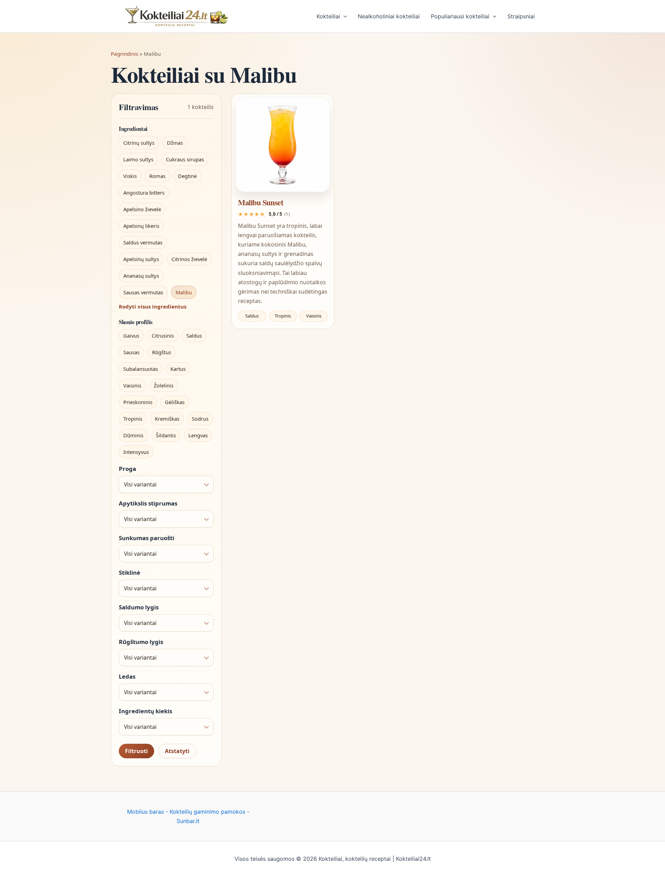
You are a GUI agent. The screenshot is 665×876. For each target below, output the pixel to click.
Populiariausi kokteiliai (460, 16)
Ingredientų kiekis (145, 711)
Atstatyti (177, 751)
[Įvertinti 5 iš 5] (263, 214)
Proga (127, 468)
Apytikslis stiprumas (148, 503)
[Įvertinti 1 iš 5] (240, 214)
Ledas (127, 676)
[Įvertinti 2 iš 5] (246, 214)
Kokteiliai (328, 16)
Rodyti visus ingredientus (152, 306)
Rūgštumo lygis (141, 641)
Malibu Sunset (260, 202)
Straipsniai (521, 16)
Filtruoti (136, 751)
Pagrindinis (124, 53)
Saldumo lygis (139, 607)
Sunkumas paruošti (146, 538)
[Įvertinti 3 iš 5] (252, 214)
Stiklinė (129, 572)
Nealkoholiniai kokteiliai (389, 16)
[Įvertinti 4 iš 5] (257, 214)
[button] (343, 16)
